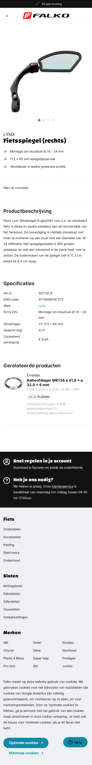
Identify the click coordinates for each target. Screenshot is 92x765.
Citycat (8, 650)
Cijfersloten (11, 601)
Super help (41, 658)
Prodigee (68, 658)
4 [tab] (53, 120)
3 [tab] (48, 120)
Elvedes (68, 642)
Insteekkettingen (15, 617)
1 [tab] (39, 120)
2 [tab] (44, 120)
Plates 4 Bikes (13, 658)
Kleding (8, 545)
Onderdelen (12, 529)
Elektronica (11, 552)
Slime (37, 650)
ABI (5, 642)
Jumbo (67, 666)
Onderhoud (11, 560)
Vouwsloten (11, 609)
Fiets (8, 519)
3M (35, 666)
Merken (12, 632)
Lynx (42, 305)
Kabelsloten (11, 594)
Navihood (69, 650)
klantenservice (62, 486)
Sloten (10, 575)
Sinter (37, 642)
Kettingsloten (12, 586)
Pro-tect (9, 666)
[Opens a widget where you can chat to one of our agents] (75, 742)
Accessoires (12, 537)
